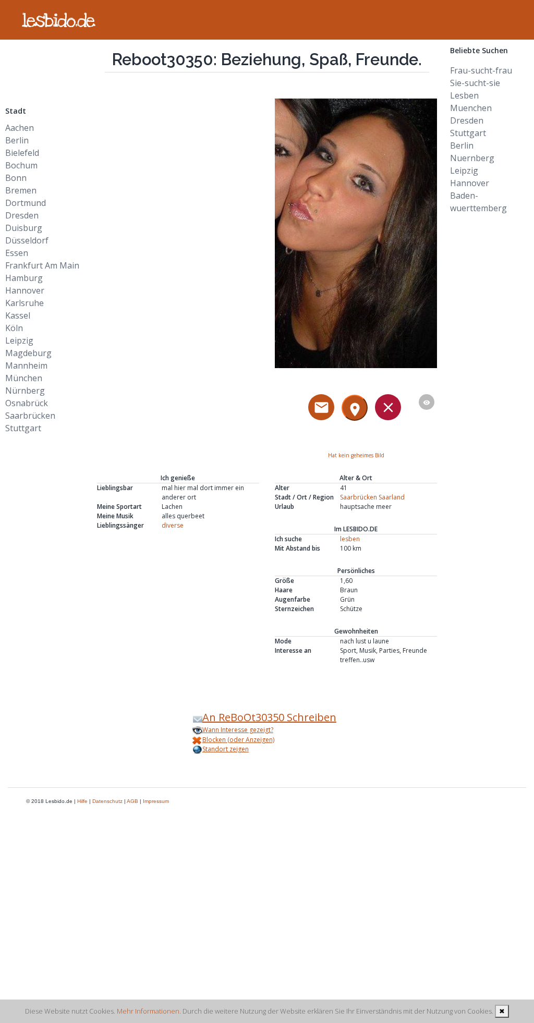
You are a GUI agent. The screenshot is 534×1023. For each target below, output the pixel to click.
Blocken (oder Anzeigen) (238, 739)
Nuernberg (472, 158)
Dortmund (25, 203)
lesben (350, 538)
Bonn (16, 178)
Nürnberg (25, 390)
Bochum (21, 165)
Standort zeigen (225, 749)
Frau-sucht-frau (481, 70)
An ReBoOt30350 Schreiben (269, 717)
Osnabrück (26, 403)
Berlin (17, 140)
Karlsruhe (24, 303)
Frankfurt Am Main (42, 265)
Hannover (24, 290)
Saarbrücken (30, 415)
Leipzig (19, 340)
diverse (173, 525)
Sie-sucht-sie (475, 83)
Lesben (464, 95)
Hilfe (82, 801)
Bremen (21, 190)
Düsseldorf (26, 240)
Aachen (19, 127)
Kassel (17, 315)
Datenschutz (107, 801)
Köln (14, 328)
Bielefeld (22, 153)
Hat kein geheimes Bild (356, 455)
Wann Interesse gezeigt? (237, 729)
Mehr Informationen (148, 1011)
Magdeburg (28, 353)
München (23, 378)
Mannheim (26, 365)
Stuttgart (23, 428)
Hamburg (24, 278)
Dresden (22, 215)
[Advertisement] (44, 63)
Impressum (156, 801)
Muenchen (471, 108)
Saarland (392, 497)
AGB (132, 801)
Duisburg (23, 228)
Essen (16, 253)
